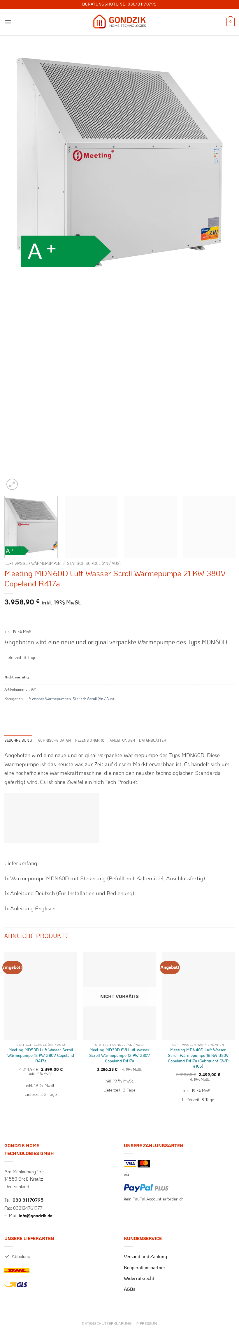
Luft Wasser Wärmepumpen (32, 563)
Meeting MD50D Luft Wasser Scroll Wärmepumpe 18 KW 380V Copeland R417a (40, 1055)
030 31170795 (28, 1200)
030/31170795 (142, 4)
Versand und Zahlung (145, 1256)
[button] (7, 22)
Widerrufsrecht (139, 1278)
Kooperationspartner (144, 1267)
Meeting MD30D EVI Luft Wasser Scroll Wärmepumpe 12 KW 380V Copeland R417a (119, 1055)
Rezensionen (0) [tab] (90, 740)
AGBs (129, 1289)
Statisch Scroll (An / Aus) (94, 563)
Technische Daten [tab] (53, 740)
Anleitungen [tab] (122, 740)
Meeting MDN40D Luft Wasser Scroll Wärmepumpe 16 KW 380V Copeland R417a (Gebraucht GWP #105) (198, 1058)
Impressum (146, 1323)
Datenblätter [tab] (152, 740)
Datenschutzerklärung (107, 1323)
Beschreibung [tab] (18, 740)
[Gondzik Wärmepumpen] (119, 22)
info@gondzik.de (35, 1216)
